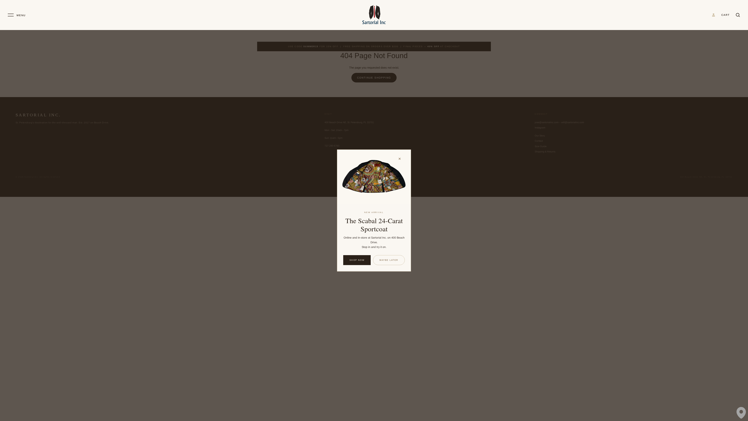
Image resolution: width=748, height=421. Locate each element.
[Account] (713, 15)
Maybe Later (388, 260)
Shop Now (356, 260)
